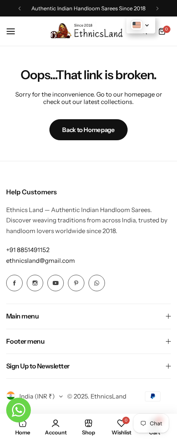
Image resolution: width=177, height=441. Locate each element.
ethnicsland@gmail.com (40, 260)
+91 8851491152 (27, 250)
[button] (20, 8)
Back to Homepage (88, 130)
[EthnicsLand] (88, 31)
